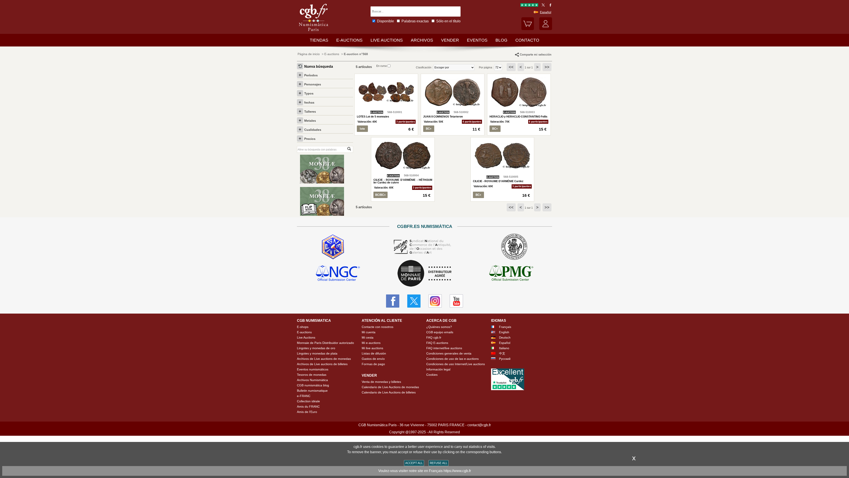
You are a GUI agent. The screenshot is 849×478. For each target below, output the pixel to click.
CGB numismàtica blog (313, 385)
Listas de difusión (374, 353)
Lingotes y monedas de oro (316, 348)
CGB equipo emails (439, 332)
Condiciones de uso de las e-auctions (452, 358)
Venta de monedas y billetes (381, 382)
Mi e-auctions (371, 343)
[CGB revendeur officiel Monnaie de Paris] (424, 273)
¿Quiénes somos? (439, 327)
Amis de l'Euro (307, 412)
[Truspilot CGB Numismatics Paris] (529, 5)
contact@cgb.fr (479, 425)
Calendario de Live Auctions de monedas (390, 387)
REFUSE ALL (438, 463)
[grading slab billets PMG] (511, 273)
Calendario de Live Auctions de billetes (389, 392)
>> (547, 67)
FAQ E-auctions (437, 343)
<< (511, 67)
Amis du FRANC (308, 406)
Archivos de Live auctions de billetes (322, 364)
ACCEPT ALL (414, 463)
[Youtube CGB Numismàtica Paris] (456, 301)
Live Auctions (306, 337)
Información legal (438, 369)
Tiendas (319, 40)
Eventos (477, 40)
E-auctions (349, 40)
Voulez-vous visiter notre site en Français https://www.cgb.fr (424, 471)
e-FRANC (303, 396)
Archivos (422, 40)
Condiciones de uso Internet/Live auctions (455, 364)
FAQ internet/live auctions (444, 348)
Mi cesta (367, 337)
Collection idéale (308, 401)
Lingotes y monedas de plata (317, 353)
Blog (501, 40)
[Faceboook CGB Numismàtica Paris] (392, 301)
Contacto (527, 40)
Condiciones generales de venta (448, 353)
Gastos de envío (373, 358)
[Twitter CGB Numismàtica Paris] (414, 301)
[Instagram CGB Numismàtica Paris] (435, 301)
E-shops (302, 327)
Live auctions (387, 40)
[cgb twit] (542, 5)
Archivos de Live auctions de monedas (324, 358)
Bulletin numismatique (312, 390)
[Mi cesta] (527, 29)
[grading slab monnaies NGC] (338, 273)
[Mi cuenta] (545, 29)
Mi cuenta (368, 332)
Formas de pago (373, 364)
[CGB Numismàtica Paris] (313, 32)
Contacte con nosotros (377, 327)
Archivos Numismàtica (312, 380)
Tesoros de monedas (311, 374)
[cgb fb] (549, 5)
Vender (450, 40)
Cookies (432, 374)
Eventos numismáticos (312, 369)
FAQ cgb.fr (433, 337)
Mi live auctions (372, 348)
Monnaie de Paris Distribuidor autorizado (325, 343)
